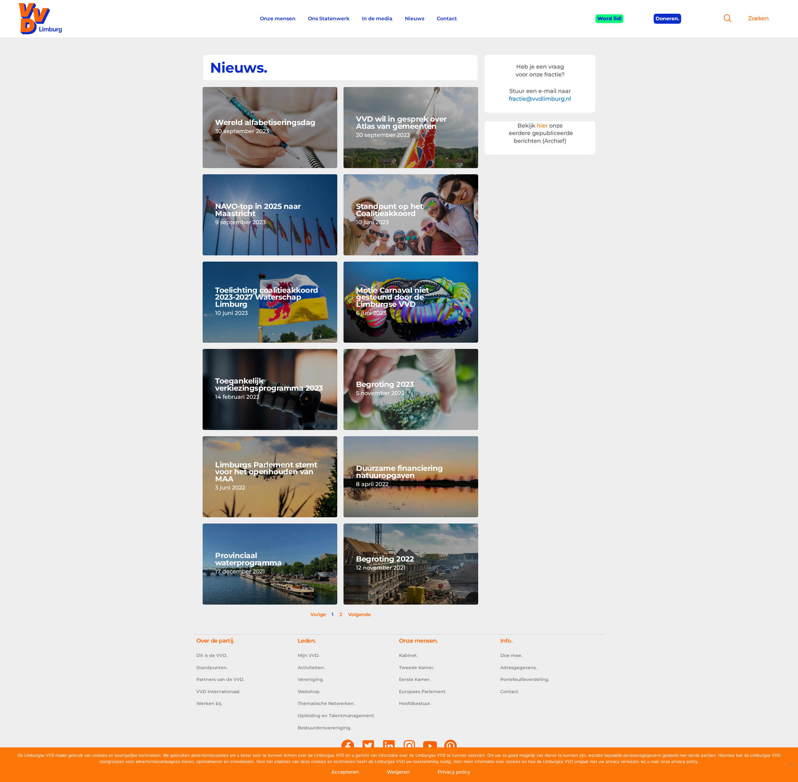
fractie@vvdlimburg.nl (540, 98)
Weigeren (398, 772)
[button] (725, 18)
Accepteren (345, 772)
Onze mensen (278, 19)
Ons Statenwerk (328, 19)
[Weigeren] (790, 765)
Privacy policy (454, 772)
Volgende (359, 614)
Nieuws (414, 19)
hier (542, 125)
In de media (377, 19)
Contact (447, 19)
